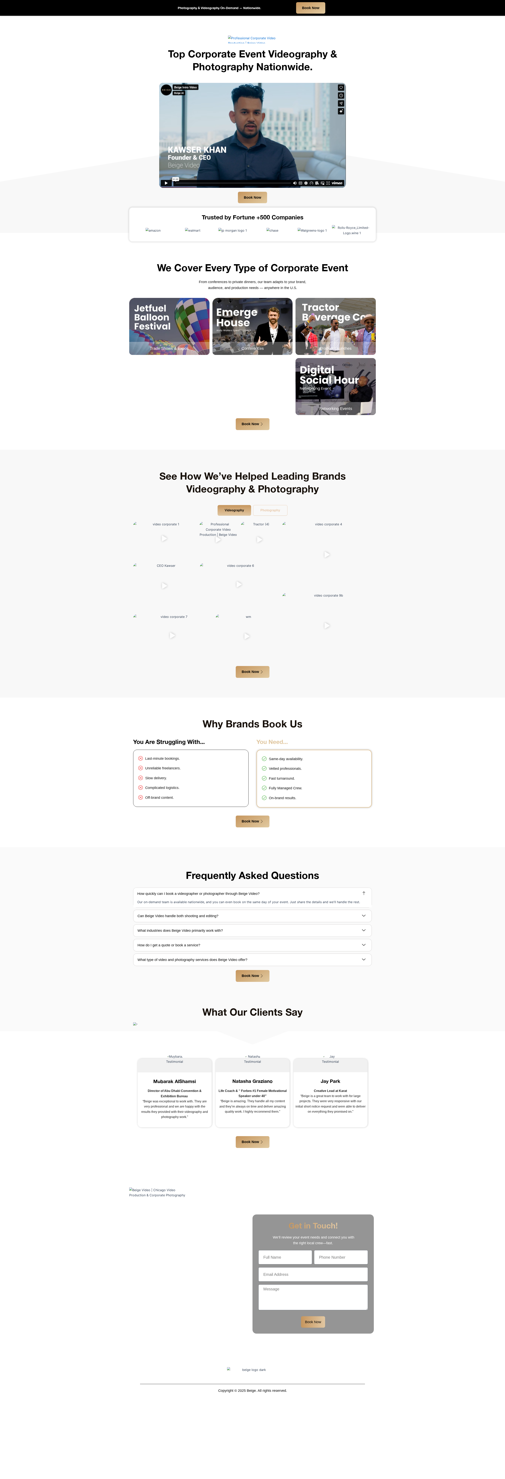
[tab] (234, 510)
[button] (164, 539)
